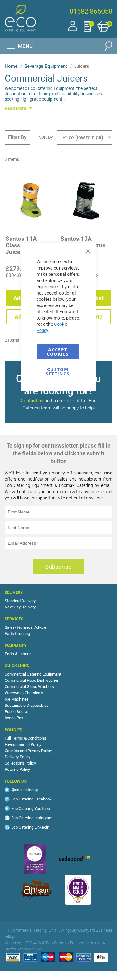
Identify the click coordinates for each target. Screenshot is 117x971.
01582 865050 (91, 11)
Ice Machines (17, 699)
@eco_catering (24, 789)
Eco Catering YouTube (30, 808)
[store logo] (20, 18)
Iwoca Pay (14, 718)
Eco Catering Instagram (31, 817)
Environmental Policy (23, 744)
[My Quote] (90, 25)
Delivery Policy (17, 757)
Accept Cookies (58, 351)
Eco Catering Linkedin (30, 827)
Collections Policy (20, 763)
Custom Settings (58, 370)
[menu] (19, 46)
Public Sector (16, 711)
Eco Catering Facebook (31, 799)
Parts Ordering (17, 633)
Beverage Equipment (46, 66)
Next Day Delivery (20, 607)
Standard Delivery (20, 600)
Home (12, 66)
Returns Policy (17, 769)
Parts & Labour (18, 653)
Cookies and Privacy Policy (28, 750)
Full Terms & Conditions (25, 738)
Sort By (46, 137)
